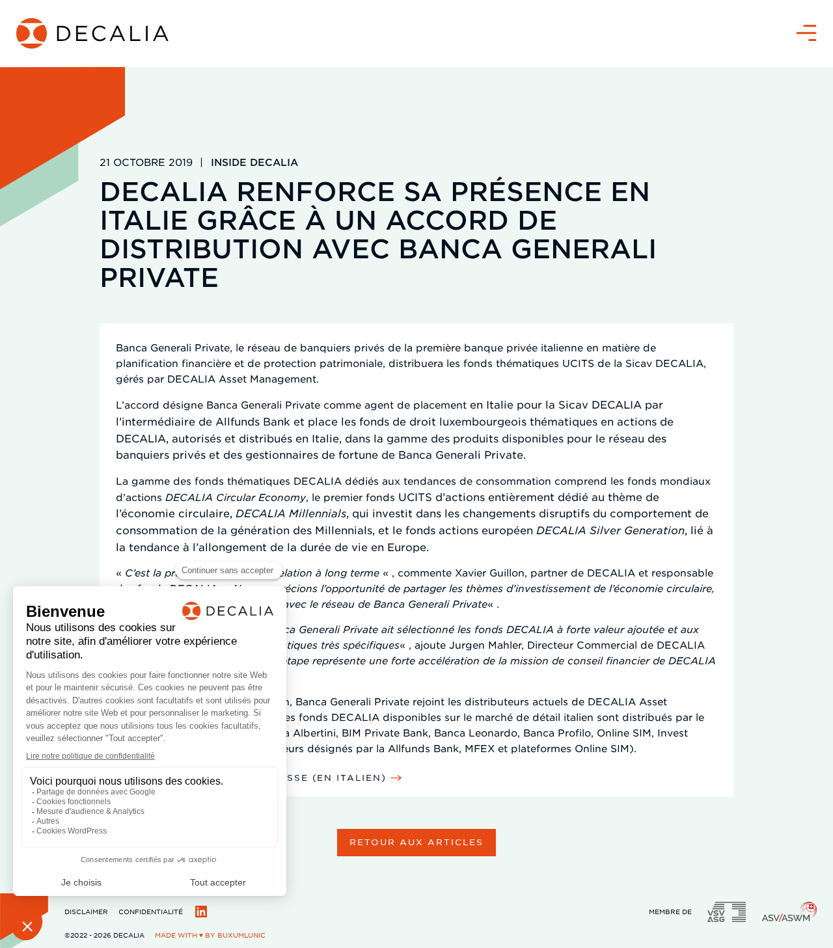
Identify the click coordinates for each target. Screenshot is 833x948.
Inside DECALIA (254, 162)
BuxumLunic (241, 934)
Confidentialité (150, 911)
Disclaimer (86, 911)
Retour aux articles (416, 841)
